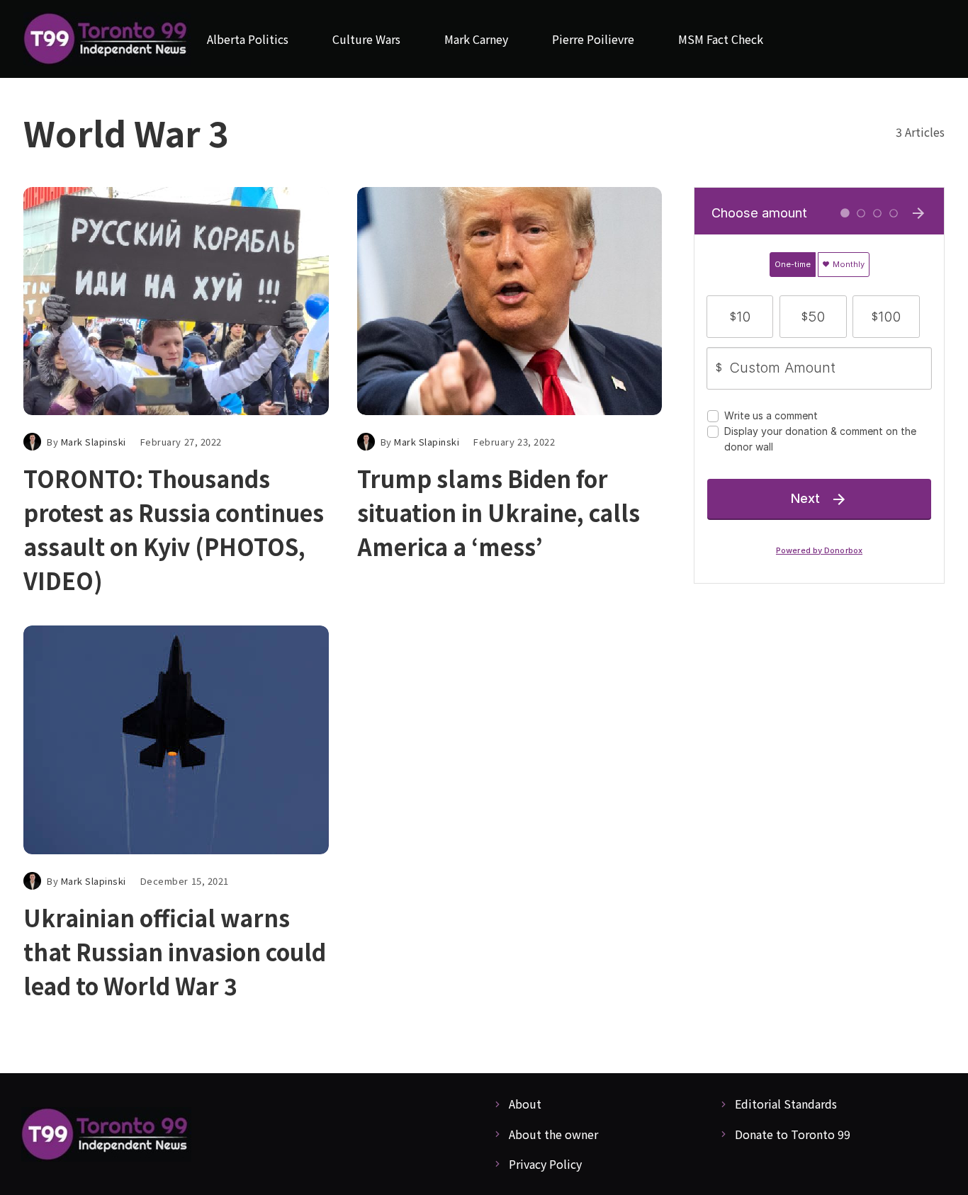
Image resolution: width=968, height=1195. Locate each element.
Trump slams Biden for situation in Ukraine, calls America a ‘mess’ (498, 512)
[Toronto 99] (107, 39)
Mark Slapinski (93, 441)
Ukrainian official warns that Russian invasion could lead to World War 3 (174, 951)
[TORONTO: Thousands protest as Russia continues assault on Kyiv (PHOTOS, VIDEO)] (176, 301)
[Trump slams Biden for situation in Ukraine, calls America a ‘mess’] (510, 301)
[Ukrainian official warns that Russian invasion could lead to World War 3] (176, 739)
